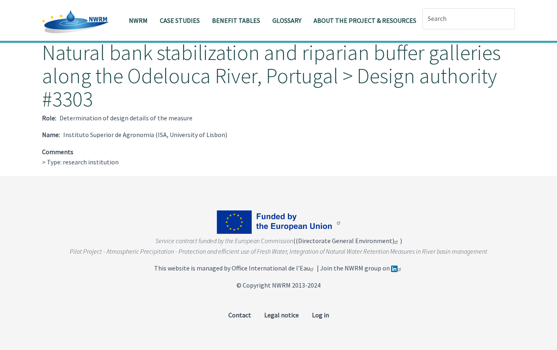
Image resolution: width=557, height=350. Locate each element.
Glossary (286, 20)
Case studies (180, 20)
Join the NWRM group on (355, 268)
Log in (320, 315)
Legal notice (281, 315)
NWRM (138, 20)
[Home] (78, 20)
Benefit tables (236, 20)
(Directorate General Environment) (345, 241)
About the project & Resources (365, 20)
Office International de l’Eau (271, 268)
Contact (239, 315)
